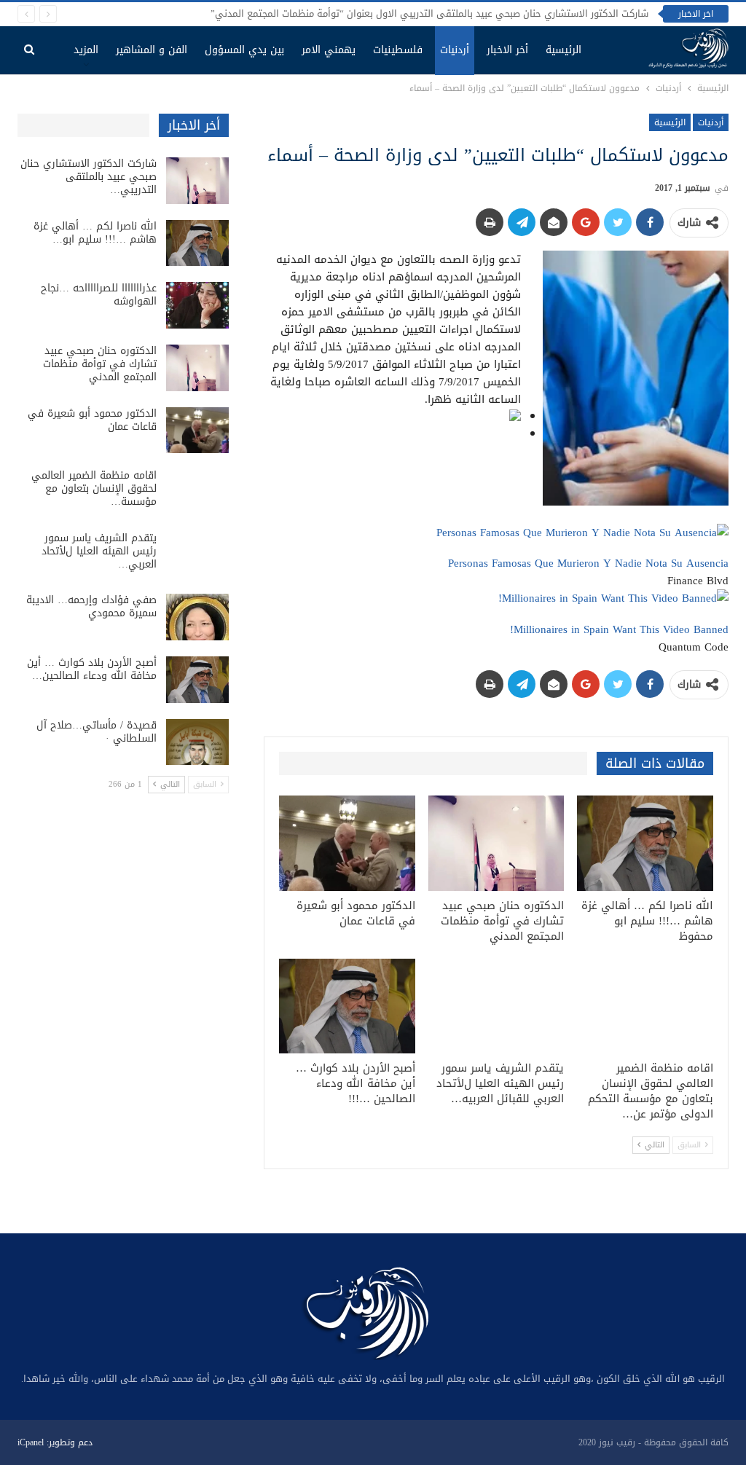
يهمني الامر (329, 50)
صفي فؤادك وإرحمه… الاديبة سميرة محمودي (91, 606)
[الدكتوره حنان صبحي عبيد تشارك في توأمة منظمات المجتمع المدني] (496, 843)
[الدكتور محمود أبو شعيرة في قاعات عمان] (347, 843)
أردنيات (454, 50)
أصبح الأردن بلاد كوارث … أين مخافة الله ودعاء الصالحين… (92, 669)
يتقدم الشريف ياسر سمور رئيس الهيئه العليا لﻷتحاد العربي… (99, 551)
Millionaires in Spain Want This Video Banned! (619, 629)
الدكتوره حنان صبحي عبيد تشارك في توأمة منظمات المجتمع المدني (100, 364)
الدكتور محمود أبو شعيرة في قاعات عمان (92, 420)
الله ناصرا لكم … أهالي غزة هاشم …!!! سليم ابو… (95, 232)
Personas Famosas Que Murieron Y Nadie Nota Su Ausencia (588, 563)
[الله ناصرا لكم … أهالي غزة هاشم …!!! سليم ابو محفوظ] (645, 843)
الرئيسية (563, 50)
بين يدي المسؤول (244, 50)
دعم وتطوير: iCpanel (55, 1442)
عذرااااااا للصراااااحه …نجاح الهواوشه (99, 294)
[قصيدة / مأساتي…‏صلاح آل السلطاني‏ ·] (197, 742)
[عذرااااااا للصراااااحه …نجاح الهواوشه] (197, 305)
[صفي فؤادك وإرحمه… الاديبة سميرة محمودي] (197, 617)
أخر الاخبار (507, 50)
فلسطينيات (398, 50)
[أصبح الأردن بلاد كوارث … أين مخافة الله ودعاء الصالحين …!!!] (347, 1006)
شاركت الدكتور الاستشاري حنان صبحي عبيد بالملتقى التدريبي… (88, 177)
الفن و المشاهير (151, 50)
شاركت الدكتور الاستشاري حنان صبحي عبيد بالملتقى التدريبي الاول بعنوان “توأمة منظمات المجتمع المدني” (429, 13)
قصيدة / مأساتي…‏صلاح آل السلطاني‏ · (96, 731)
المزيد (86, 50)
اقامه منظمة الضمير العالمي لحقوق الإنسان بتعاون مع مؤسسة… (94, 488)
